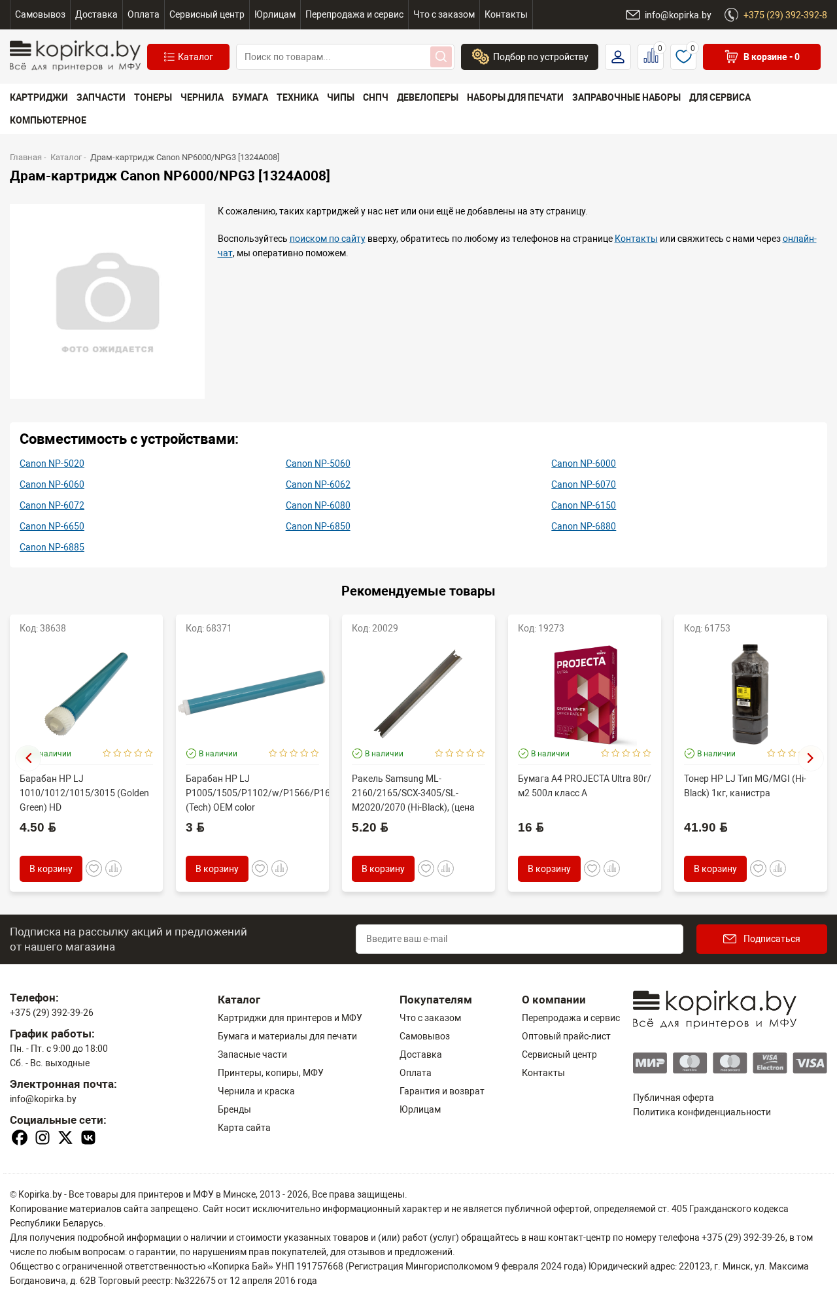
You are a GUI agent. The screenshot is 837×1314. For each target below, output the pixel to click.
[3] (128, 754)
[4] (138, 754)
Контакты (636, 238)
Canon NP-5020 (52, 463)
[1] (107, 754)
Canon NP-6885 (52, 547)
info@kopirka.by (43, 1099)
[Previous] (28, 758)
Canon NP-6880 (583, 526)
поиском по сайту (328, 238)
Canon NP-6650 (52, 526)
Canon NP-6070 (583, 484)
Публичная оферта (673, 1097)
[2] (117, 754)
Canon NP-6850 (318, 526)
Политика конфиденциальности (702, 1112)
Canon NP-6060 (52, 484)
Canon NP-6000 (583, 463)
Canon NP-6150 (583, 505)
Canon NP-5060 (318, 463)
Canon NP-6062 (318, 484)
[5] (149, 754)
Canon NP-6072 (52, 505)
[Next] (811, 758)
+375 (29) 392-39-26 (52, 1012)
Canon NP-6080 (318, 505)
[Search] (441, 56)
